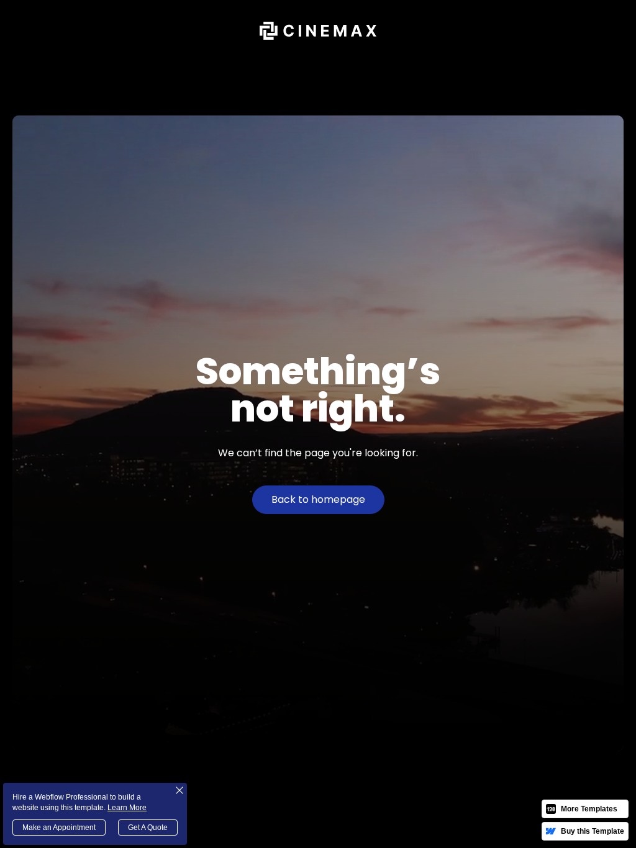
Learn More (127, 807)
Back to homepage (318, 499)
